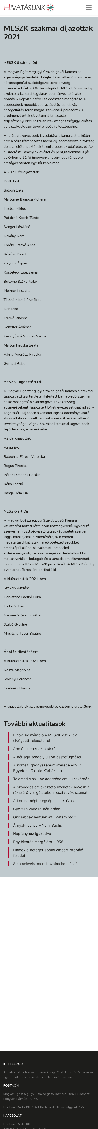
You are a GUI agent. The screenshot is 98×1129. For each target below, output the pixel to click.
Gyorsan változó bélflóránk (36, 809)
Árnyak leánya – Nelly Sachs (37, 825)
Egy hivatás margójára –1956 (38, 841)
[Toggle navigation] (89, 7)
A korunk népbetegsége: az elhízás (43, 800)
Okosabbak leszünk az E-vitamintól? (44, 817)
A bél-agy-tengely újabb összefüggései (47, 757)
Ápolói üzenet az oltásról (35, 748)
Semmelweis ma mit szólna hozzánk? (45, 863)
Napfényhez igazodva (32, 833)
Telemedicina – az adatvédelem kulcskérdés (51, 779)
